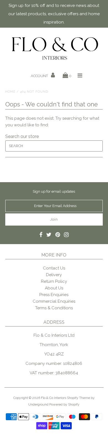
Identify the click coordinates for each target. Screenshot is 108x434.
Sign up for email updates (54, 191)
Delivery (54, 274)
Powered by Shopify (64, 404)
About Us (54, 288)
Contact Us (54, 268)
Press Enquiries (53, 294)
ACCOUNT (40, 76)
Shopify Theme (78, 398)
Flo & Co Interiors (53, 398)
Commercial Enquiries (54, 301)
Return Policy (54, 281)
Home (10, 91)
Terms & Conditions (54, 307)
